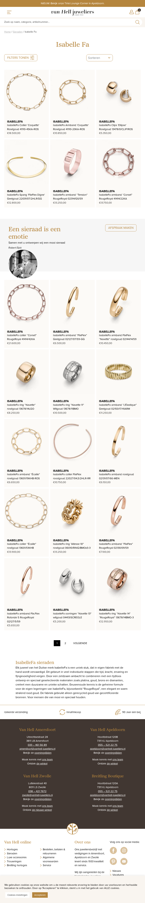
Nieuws (116, 871)
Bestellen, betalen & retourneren (54, 851)
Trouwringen (14, 861)
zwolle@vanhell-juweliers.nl (37, 795)
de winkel (41, 763)
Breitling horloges (17, 865)
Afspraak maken (121, 228)
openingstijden (42, 753)
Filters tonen (18, 58)
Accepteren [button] (40, 894)
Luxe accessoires (17, 857)
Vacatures (118, 875)
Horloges (12, 849)
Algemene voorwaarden (50, 859)
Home (7, 31)
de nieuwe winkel (42, 810)
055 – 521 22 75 (107, 745)
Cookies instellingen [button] (17, 894)
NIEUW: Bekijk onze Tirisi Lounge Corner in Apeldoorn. (72, 3)
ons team (47, 759)
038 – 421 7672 (37, 791)
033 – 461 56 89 (37, 745)
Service (47, 865)
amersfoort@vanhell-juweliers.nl (37, 749)
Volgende (80, 643)
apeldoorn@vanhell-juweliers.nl (107, 749)
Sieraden (18, 31)
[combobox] (99, 58)
